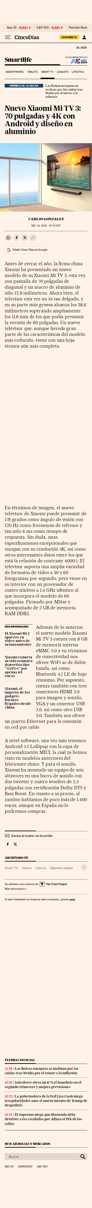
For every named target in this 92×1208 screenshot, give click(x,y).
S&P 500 (43, 27)
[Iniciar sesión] (84, 37)
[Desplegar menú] (8, 37)
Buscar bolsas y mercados (27, 1144)
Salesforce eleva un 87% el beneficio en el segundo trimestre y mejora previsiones (43, 1084)
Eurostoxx (25, 1166)
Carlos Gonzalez (46, 219)
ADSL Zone (75, 61)
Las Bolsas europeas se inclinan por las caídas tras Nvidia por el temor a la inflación (64, 91)
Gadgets (62, 71)
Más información (15, 888)
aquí (72, 899)
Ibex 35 (12, 27)
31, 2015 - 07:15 (45, 225)
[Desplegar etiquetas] (84, 867)
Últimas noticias (20, 1060)
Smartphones (14, 71)
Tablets (32, 71)
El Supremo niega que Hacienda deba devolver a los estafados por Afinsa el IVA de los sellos (43, 1119)
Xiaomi (27, 868)
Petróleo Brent (78, 27)
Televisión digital (61, 868)
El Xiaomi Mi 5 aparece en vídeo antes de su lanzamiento (18, 639)
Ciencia (40, 868)
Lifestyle (78, 71)
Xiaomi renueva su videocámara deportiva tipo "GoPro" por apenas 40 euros (19, 667)
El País (81, 47)
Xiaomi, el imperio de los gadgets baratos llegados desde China (18, 698)
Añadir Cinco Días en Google (30, 249)
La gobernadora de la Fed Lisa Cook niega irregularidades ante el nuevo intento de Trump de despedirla (46, 1100)
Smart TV (47, 71)
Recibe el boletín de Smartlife (31, 836)
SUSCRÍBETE (69, 37)
